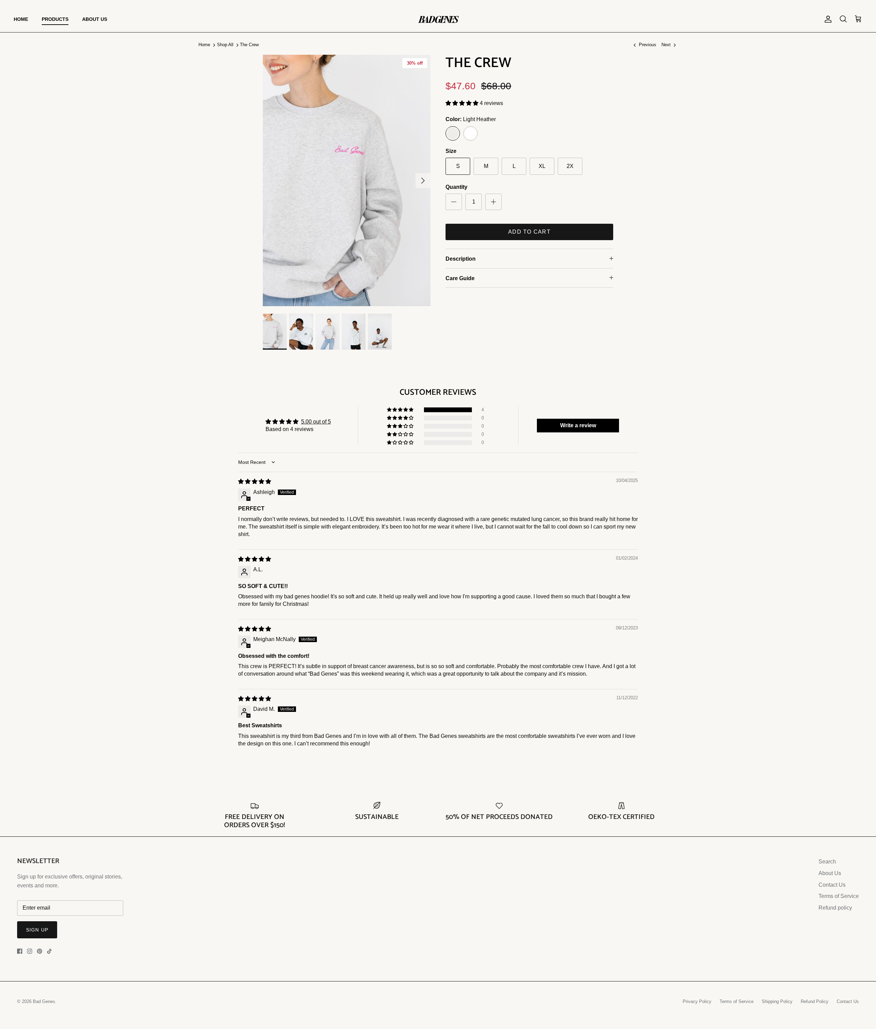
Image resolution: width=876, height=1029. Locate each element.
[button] (463, 103)
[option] (346, 180)
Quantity (456, 187)
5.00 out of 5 (316, 422)
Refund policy (835, 908)
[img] (254, 481)
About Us (830, 873)
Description (461, 259)
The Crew (249, 44)
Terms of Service (839, 896)
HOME (21, 19)
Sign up (37, 930)
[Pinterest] (39, 951)
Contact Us (832, 885)
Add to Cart (529, 232)
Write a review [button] (578, 425)
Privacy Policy (697, 1001)
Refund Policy (814, 1001)
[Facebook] (19, 951)
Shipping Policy (777, 1001)
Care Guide (460, 278)
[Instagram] (29, 951)
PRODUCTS (55, 19)
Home (204, 44)
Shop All (225, 44)
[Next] (422, 180)
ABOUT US (94, 19)
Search (827, 861)
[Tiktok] (49, 951)
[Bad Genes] (438, 19)
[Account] (826, 19)
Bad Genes (44, 1001)
